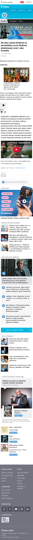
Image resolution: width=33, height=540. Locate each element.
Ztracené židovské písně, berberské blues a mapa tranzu (19, 341)
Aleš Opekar (10, 168)
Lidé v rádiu (21, 478)
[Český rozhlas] (7, 2)
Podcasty (5, 495)
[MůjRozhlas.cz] (3, 65)
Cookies (4, 533)
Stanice (4, 478)
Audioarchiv (21, 10)
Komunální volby (7, 475)
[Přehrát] (3, 105)
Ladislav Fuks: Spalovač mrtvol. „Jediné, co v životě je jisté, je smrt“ (18, 298)
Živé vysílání (6, 209)
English (4, 535)
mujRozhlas (5, 188)
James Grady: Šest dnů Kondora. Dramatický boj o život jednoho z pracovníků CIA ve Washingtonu (15, 280)
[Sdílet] (5, 112)
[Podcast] (1, 112)
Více (21, 21)
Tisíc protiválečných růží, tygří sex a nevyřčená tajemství (19, 358)
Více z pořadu (7, 336)
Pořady (5, 205)
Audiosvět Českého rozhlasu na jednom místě (15, 218)
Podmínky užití (22, 533)
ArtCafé (3, 56)
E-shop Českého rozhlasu (13, 377)
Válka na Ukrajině (7, 473)
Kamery (29, 10)
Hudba (4, 21)
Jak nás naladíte (22, 473)
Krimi (4, 197)
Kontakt (20, 484)
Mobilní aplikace (7, 498)
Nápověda (20, 475)
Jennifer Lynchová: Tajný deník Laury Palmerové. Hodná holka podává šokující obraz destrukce (18, 289)
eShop (4, 481)
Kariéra (19, 481)
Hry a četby (6, 193)
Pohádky (5, 201)
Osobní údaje (12, 533)
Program (13, 10)
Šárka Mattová (20, 168)
